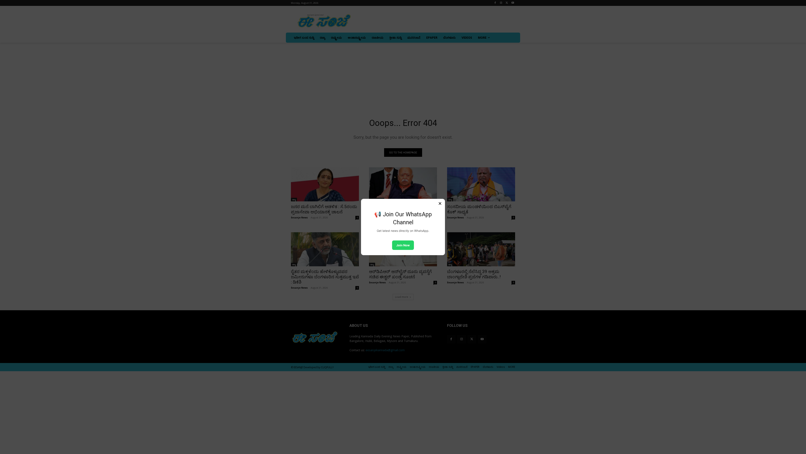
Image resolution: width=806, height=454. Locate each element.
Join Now (403, 245)
